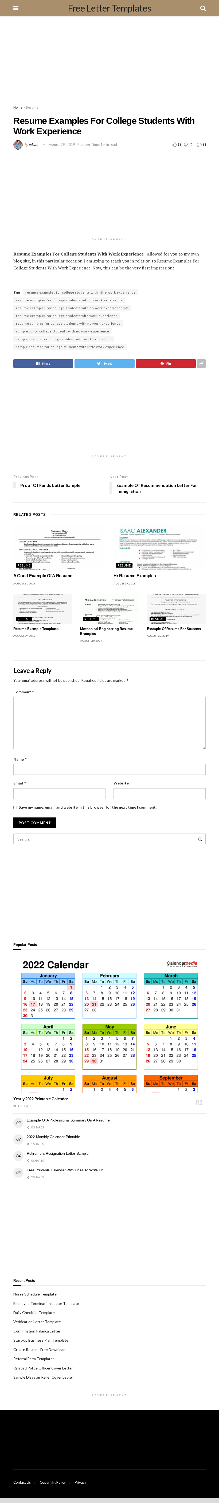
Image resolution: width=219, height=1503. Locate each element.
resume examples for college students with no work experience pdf (72, 308)
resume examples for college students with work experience (67, 316)
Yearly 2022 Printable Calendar (40, 1099)
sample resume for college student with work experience (64, 339)
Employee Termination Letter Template (46, 1303)
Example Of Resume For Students (174, 629)
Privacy (80, 1482)
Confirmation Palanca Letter (36, 1331)
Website (121, 783)
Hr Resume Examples (135, 575)
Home (17, 107)
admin (33, 144)
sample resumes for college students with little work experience (70, 347)
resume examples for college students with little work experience (80, 292)
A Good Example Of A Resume (42, 575)
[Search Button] (200, 839)
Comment (23, 691)
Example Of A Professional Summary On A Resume (68, 1120)
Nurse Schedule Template (35, 1294)
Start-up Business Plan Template (40, 1340)
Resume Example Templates (35, 629)
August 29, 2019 (62, 144)
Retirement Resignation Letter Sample (58, 1153)
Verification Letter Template (37, 1321)
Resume (32, 107)
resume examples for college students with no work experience (69, 300)
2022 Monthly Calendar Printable (53, 1137)
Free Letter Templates (109, 8)
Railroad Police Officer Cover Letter (43, 1368)
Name (20, 759)
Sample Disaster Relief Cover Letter (43, 1377)
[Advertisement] (109, 61)
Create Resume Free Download (39, 1349)
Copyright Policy (53, 1482)
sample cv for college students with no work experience (62, 331)
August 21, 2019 (24, 583)
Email (19, 783)
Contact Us (22, 1482)
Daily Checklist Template (34, 1312)
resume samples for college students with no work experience (68, 323)
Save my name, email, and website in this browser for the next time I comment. (88, 807)
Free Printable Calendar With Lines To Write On (65, 1170)
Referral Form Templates (33, 1358)
